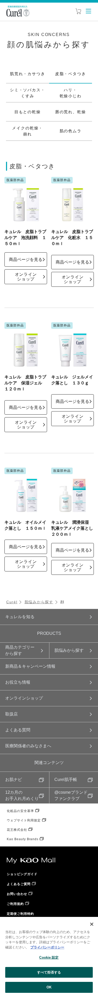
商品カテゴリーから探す (19, 650)
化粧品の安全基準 (20, 811)
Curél (11, 602)
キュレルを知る (19, 616)
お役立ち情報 (17, 682)
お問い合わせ (17, 894)
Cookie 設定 (49, 957)
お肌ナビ (13, 779)
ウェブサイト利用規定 (24, 820)
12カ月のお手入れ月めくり (22, 795)
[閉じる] (91, 924)
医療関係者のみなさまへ (28, 746)
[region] (49, 957)
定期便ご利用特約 (20, 914)
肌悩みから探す (39, 602)
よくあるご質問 (19, 884)
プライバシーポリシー (47, 947)
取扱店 (11, 714)
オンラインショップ (24, 698)
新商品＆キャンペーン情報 (30, 666)
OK (49, 987)
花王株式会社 (17, 830)
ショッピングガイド (22, 874)
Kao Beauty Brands (22, 839)
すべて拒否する (49, 972)
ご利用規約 (15, 904)
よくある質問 (17, 730)
